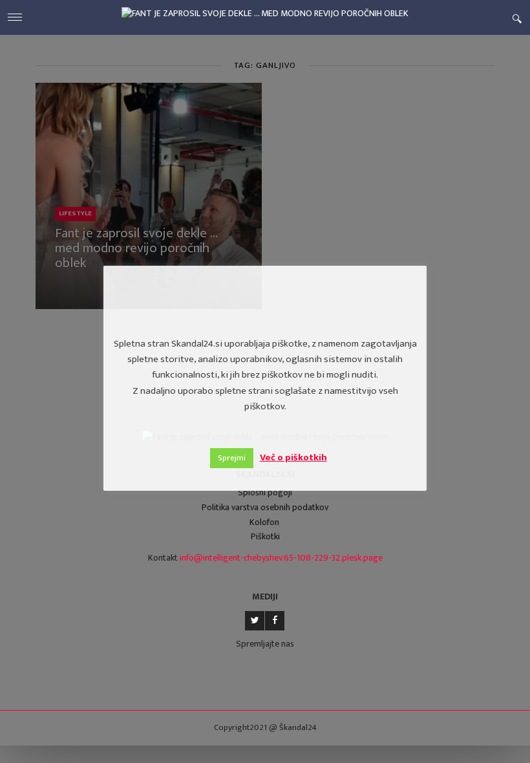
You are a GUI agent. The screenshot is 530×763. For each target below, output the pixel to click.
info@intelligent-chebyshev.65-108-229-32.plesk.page (281, 557)
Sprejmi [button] (232, 458)
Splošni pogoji (265, 492)
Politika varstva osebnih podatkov (265, 507)
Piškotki (265, 536)
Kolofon (264, 522)
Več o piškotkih (293, 457)
